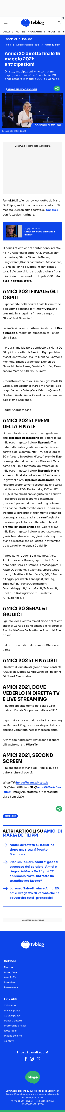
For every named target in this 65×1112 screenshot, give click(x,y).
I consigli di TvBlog (47, 125)
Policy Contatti (13, 1020)
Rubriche (10, 816)
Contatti (9, 1040)
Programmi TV (36, 31)
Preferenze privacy (15, 1025)
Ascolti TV (54, 31)
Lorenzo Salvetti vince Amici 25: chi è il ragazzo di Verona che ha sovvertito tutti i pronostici (35, 893)
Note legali (10, 1030)
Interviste (10, 982)
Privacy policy (12, 1010)
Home (8, 45)
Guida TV (7, 31)
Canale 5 (52, 210)
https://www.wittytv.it (32, 782)
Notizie (20, 31)
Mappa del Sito (13, 1035)
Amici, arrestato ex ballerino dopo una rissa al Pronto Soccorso (32, 849)
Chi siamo (10, 1005)
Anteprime (10, 972)
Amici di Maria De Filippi (28, 45)
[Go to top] (58, 1101)
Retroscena (11, 987)
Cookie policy (12, 1015)
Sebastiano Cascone (22, 89)
